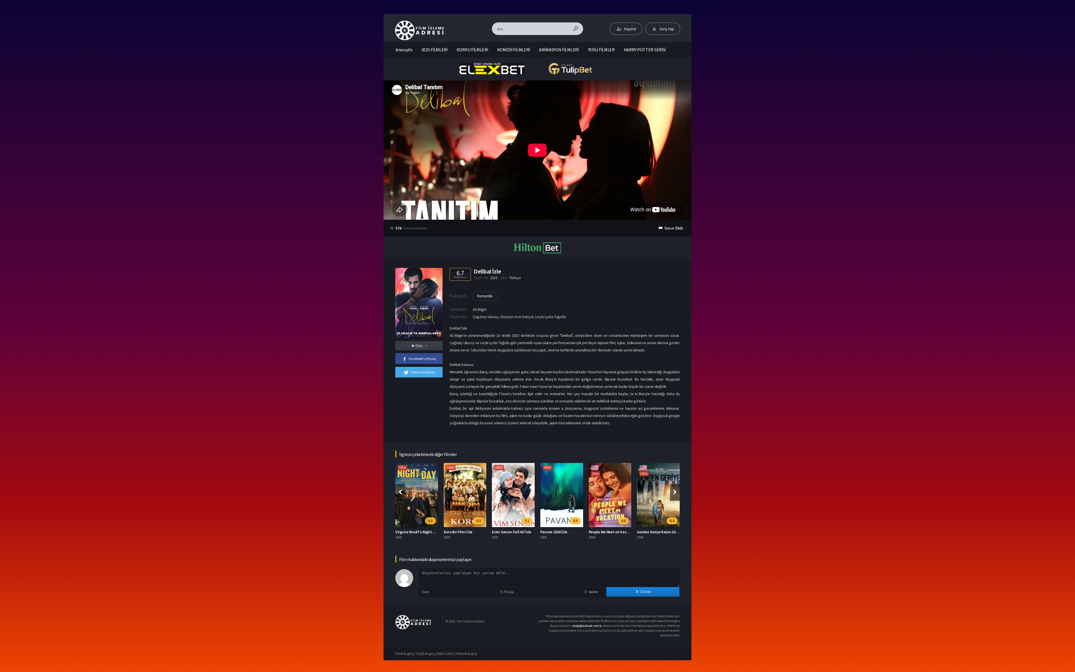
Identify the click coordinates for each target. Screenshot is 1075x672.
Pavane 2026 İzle (505, 531)
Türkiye (515, 277)
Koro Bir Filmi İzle (410, 531)
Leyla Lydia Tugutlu (550, 316)
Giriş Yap (666, 28)
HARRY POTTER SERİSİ (645, 49)
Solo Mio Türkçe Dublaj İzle (659, 531)
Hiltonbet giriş (466, 653)
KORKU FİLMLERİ (472, 49)
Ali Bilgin (480, 309)
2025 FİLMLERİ (434, 49)
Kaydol (629, 28)
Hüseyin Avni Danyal (517, 316)
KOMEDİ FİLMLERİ (513, 49)
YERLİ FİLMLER (601, 49)
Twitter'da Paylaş (422, 372)
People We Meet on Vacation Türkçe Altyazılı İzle (581, 531)
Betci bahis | (446, 653)
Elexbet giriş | (405, 653)
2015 (493, 277)
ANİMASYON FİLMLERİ (559, 49)
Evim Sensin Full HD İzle (463, 531)
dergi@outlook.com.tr (587, 626)
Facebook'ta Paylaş (422, 358)
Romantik (484, 296)
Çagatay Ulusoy (486, 316)
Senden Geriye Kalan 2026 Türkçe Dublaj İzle (625, 531)
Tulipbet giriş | (426, 653)
